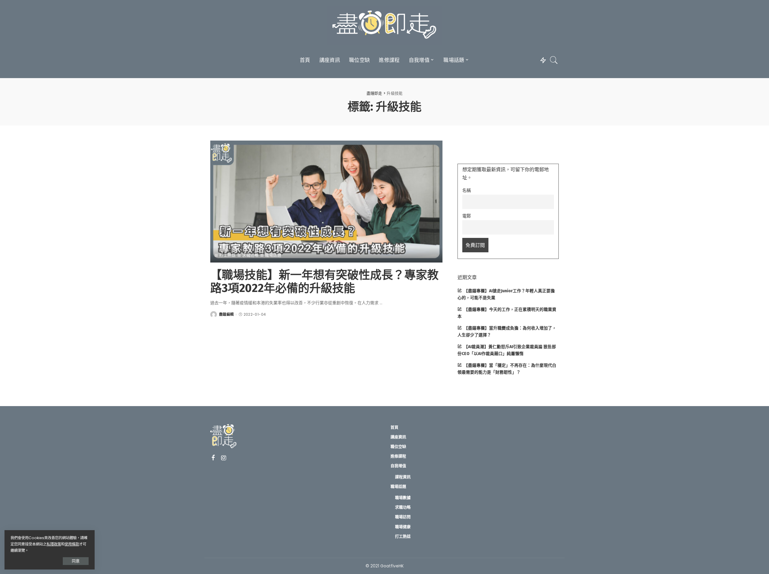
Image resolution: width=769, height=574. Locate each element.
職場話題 (273, 255)
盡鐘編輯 (226, 314)
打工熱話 (227, 255)
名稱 (466, 190)
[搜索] (554, 60)
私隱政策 (54, 544)
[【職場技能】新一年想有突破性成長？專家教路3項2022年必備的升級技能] (326, 202)
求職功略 (250, 255)
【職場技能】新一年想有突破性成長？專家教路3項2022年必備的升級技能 (324, 281)
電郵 (466, 216)
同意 (76, 561)
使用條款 (72, 544)
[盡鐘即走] (385, 25)
